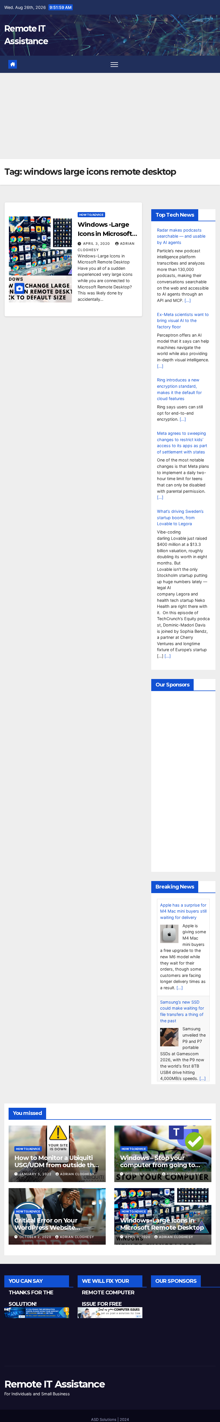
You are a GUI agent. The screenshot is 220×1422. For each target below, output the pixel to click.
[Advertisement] (110, 116)
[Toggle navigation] (114, 64)
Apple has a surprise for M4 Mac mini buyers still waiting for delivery (183, 911)
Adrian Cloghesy (77, 1179)
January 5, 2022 (36, 1179)
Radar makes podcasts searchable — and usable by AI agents (181, 236)
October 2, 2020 (35, 1242)
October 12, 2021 (142, 1179)
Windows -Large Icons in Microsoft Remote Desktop (105, 234)
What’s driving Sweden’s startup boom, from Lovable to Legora (180, 517)
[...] (187, 300)
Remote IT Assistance (54, 1390)
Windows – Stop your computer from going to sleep (157, 1170)
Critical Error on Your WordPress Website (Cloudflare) (45, 1233)
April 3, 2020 (97, 243)
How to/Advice (91, 214)
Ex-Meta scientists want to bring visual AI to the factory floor (183, 320)
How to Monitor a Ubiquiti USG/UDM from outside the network (55, 1170)
